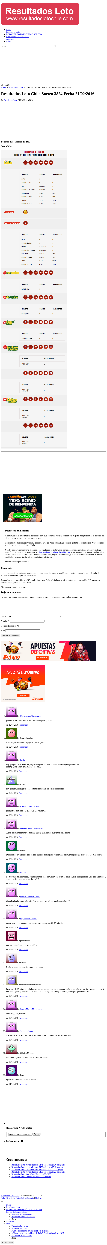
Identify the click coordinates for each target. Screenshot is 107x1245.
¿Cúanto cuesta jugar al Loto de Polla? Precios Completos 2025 (37, 1233)
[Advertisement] (53, 65)
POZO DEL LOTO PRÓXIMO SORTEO (24, 34)
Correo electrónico (9, 626)
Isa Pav (23, 760)
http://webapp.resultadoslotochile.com (54, 552)
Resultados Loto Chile (10, 1196)
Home (3, 87)
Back (13, 1219)
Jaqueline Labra (26, 1031)
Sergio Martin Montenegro (31, 1009)
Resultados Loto (13, 32)
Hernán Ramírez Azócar (30, 897)
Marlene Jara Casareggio (30, 716)
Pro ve (23, 872)
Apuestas (10, 39)
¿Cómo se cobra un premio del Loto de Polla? (30, 1231)
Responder (23, 725)
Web (3, 631)
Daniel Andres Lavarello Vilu (32, 828)
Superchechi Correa (28, 919)
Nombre (5, 621)
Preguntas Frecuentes (20, 1226)
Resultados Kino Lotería (21, 1235)
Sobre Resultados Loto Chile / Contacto (17, 1198)
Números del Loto (18, 1228)
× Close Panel (7, 1243)
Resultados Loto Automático (23, 1217)
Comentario (6, 616)
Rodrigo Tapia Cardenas (30, 806)
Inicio (8, 29)
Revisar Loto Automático (17, 36)
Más (8, 41)
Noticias (38, 1198)
